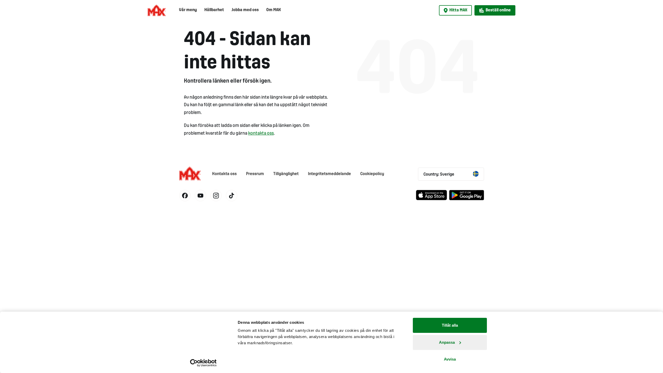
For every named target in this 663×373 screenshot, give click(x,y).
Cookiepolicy (372, 174)
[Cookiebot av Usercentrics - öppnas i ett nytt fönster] (203, 363)
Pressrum (255, 174)
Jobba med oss (245, 10)
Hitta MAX (458, 10)
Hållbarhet (214, 10)
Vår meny (188, 10)
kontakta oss (261, 133)
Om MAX (273, 10)
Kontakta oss (224, 174)
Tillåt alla (450, 325)
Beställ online (498, 10)
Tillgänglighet (286, 174)
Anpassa (447, 342)
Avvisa (450, 359)
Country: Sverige (438, 174)
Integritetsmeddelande (329, 174)
